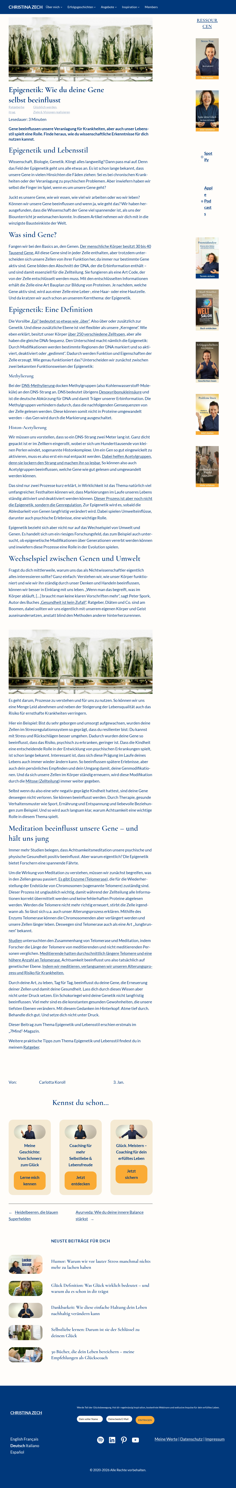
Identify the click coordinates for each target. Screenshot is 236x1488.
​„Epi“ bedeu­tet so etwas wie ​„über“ (60, 321)
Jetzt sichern (131, 1174)
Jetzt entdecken (80, 1180)
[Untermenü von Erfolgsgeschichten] (95, 7)
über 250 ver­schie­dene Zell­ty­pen (96, 334)
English (16, 1439)
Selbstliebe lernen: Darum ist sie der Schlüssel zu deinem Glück (95, 1332)
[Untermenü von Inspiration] (139, 7)
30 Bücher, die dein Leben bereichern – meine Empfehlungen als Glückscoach (92, 1355)
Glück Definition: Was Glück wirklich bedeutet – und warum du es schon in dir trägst (100, 1288)
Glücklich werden (44, 107)
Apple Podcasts (208, 200)
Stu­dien (15, 940)
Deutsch (17, 1445)
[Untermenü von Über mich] (61, 7)
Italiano (32, 1445)
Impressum (215, 1439)
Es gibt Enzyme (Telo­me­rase (82, 879)
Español (17, 1452)
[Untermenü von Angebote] (116, 7)
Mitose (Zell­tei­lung (42, 781)
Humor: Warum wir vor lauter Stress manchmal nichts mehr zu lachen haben (100, 1264)
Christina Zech (26, 7)
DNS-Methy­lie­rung (38, 385)
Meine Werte (166, 1439)
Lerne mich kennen (29, 1180)
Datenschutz (191, 1439)
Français (31, 1439)
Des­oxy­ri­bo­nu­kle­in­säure (120, 391)
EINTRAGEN (145, 1420)
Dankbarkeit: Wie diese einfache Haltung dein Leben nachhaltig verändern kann (99, 1310)
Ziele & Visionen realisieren (51, 112)
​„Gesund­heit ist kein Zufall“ (63, 602)
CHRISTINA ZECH (26, 1412)
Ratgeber (31, 1047)
